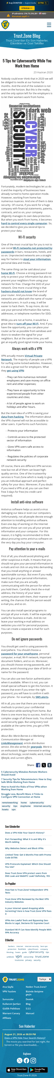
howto (5, 809)
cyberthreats (33, 949)
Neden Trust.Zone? (36, 986)
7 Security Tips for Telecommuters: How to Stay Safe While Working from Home (26, 780)
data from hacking (12, 416)
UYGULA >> (26, 8)
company (44, 949)
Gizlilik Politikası (11, 1008)
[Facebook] (39, 765)
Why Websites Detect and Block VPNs (24, 848)
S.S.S (28, 1008)
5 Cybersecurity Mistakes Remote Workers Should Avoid (24, 773)
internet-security (42, 806)
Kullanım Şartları (12, 1003)
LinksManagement (12, 743)
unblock (10, 956)
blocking (10, 952)
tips (15, 806)
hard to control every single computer (24, 223)
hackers (11, 946)
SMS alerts (42, 697)
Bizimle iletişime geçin (34, 993)
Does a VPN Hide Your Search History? (24, 832)
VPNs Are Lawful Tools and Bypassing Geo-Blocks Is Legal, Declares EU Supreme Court (27, 922)
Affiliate (7, 1017)
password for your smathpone (19, 653)
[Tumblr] (50, 765)
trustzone (19, 960)
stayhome (25, 806)
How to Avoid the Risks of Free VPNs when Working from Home (24, 788)
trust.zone (42, 956)
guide (24, 952)
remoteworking (10, 802)
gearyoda (36, 746)
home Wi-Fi (8, 273)
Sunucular (8, 999)
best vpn (44, 946)
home (24, 802)
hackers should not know (16, 291)
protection (12, 949)
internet (19, 946)
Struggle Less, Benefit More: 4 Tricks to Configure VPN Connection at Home (22, 795)
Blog (28, 1003)
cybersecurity (37, 802)
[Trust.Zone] (5, 25)
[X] (44, 765)
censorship (28, 956)
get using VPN (15, 370)
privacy (28, 960)
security (6, 806)
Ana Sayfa (8, 986)
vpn (14, 809)
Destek (29, 999)
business (22, 949)
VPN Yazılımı (9, 991)
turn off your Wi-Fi (27, 323)
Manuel (30, 1013)
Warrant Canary (11, 1013)
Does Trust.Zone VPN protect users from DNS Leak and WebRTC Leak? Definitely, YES (27, 874)
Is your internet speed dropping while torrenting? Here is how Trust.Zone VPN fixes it (28, 911)
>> (20, 16)
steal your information (37, 259)
